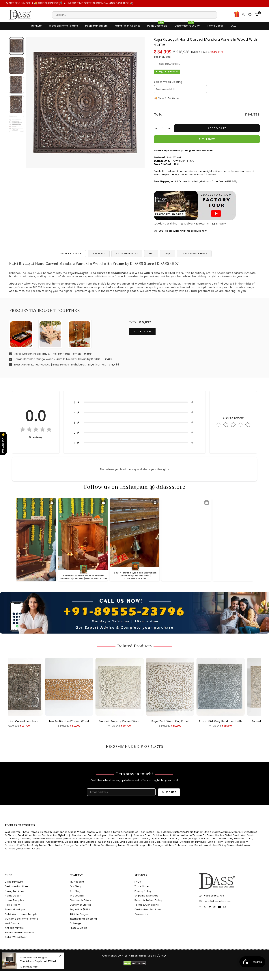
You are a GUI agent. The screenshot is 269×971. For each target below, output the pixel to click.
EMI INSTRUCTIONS (127, 253)
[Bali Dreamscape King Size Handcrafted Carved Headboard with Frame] (177, 687)
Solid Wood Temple (82, 832)
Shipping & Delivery (146, 895)
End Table (23, 845)
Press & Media (78, 928)
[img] (36, 430)
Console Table (208, 838)
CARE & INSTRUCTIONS (194, 253)
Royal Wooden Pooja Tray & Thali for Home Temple (47, 354)
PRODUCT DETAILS (70, 253)
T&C (151, 253)
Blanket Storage (34, 842)
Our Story (75, 886)
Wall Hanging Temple (109, 832)
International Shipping (83, 918)
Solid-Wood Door (16, 937)
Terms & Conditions (146, 905)
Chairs (36, 848)
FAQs (167, 253)
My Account (77, 881)
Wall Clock (247, 835)
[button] (134, 402)
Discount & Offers (80, 900)
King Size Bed (88, 842)
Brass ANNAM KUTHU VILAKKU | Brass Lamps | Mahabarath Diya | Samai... (59, 364)
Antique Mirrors (230, 832)
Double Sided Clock (227, 835)
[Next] (139, 102)
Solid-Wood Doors (29, 835)
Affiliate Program (80, 914)
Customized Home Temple (21, 918)
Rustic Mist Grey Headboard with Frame (75, 721)
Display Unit (157, 838)
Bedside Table (243, 838)
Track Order (141, 886)
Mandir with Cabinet (127, 25)
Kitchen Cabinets (175, 845)
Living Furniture (14, 881)
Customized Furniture (147, 909)
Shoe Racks (55, 845)
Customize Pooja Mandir (187, 832)
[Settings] (243, 14)
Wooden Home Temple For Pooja (193, 835)
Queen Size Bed (108, 842)
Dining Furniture (14, 891)
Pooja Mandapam (96, 25)
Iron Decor (82, 838)
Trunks (245, 832)
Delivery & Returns (196, 223)
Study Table (38, 845)
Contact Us (141, 914)
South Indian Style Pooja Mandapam (64, 835)
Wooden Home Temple (63, 25)
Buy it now (207, 139)
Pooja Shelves (135, 835)
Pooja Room (12, 905)
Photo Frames (30, 832)
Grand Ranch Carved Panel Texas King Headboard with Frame (227, 721)
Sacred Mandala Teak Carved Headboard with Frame (126, 721)
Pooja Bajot (131, 832)
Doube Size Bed (150, 842)
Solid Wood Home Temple (21, 914)
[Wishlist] (249, 14)
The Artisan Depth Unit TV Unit (38, 961)
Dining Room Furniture (221, 842)
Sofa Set (99, 845)
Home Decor (215, 25)
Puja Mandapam (98, 835)
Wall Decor (97, 838)
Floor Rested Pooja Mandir (155, 832)
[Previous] (30, 102)
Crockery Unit (54, 842)
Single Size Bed (129, 842)
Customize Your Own (187, 24)
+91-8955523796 (214, 895)
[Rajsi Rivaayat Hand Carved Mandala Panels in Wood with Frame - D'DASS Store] (16, 46)
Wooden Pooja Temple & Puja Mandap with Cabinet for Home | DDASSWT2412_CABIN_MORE (238, 575)
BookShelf (171, 838)
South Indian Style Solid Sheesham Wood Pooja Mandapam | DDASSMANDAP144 (32, 575)
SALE (233, 25)
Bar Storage (155, 845)
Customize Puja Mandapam (122, 838)
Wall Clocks (12, 923)
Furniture (36, 25)
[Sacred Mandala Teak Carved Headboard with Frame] (126, 687)
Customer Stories (80, 905)
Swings (193, 838)
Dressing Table (14, 842)
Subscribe (169, 792)
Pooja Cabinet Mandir (158, 835)
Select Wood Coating (168, 82)
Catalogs (75, 923)
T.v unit (144, 838)
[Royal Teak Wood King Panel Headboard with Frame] (25, 687)
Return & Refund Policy (148, 900)
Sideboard (71, 842)
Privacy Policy (142, 891)
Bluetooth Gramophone (54, 832)
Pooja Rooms (170, 842)
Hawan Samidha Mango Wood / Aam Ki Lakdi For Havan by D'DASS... (57, 359)
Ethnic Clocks (212, 832)
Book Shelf (23, 848)
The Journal (77, 895)
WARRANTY (98, 253)
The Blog (75, 891)
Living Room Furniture (193, 842)
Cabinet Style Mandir (18, 838)
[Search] (134, 14)
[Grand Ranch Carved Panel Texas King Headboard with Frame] (227, 687)
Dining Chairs (226, 845)
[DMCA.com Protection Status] (135, 964)
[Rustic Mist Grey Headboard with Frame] (76, 687)
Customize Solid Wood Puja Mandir (53, 838)
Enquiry (221, 223)
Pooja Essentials (157, 24)
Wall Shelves (12, 832)
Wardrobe (225, 838)
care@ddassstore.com (218, 901)
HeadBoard (195, 845)
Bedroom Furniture (16, 886)
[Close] (60, 956)
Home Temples (14, 900)
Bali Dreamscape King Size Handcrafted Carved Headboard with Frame (177, 721)
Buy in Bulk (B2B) (80, 909)
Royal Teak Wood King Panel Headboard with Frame (25, 721)
